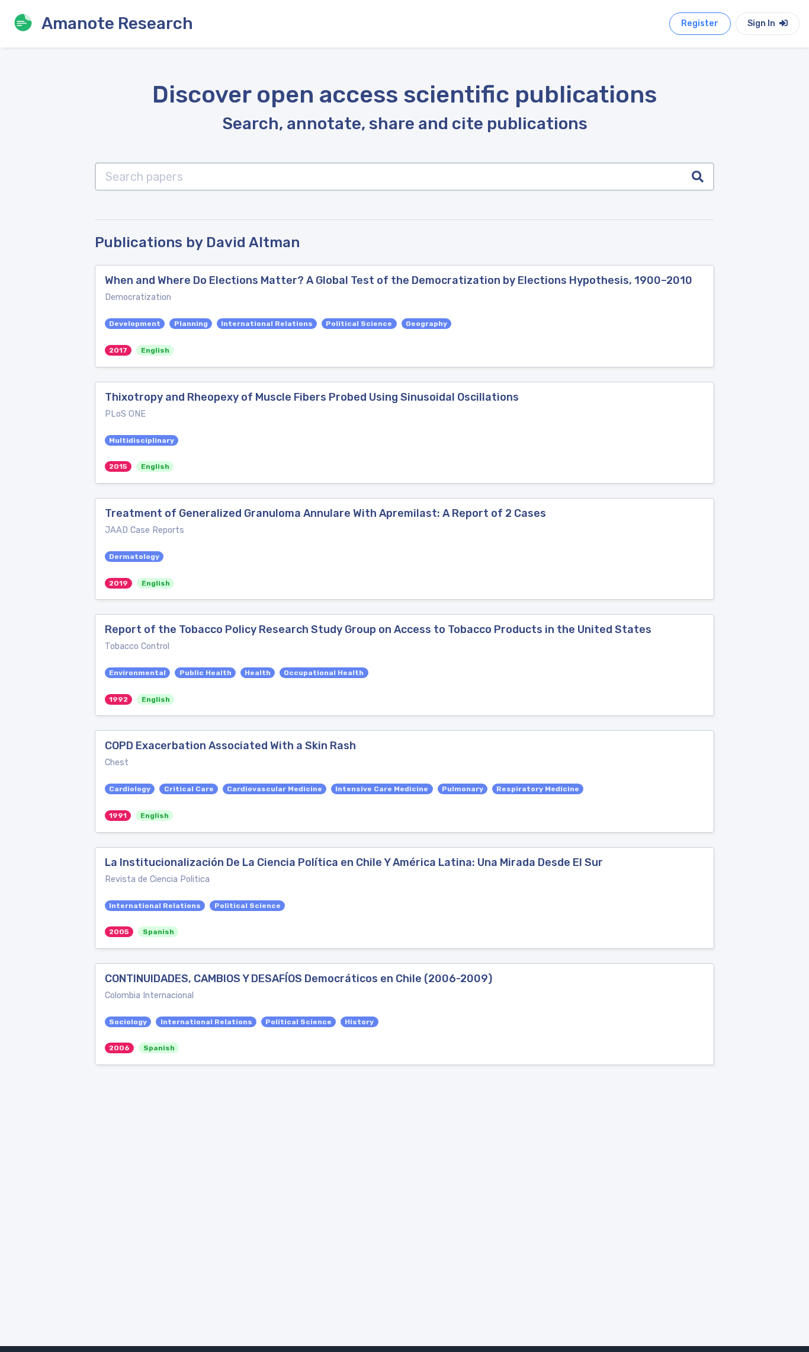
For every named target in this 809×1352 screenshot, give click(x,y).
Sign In (762, 23)
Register (699, 23)
